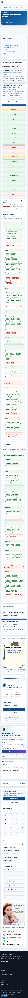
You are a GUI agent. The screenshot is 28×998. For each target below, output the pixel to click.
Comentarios (7, 56)
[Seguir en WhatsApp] (12, 941)
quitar (7, 297)
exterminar (13, 356)
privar (12, 72)
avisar (7, 585)
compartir (8, 578)
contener (13, 254)
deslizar (8, 554)
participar (17, 95)
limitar (19, 264)
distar (7, 477)
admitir (13, 422)
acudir (18, 588)
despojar (15, 292)
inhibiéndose (14, 615)
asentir (7, 425)
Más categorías (7, 860)
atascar (7, 254)
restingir (20, 72)
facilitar (13, 245)
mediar (20, 580)
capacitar (8, 399)
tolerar (19, 394)
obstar (7, 269)
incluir (12, 362)
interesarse (8, 517)
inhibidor (20, 609)
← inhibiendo (6, 783)
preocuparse (16, 517)
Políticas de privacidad (9, 994)
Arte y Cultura (14, 844)
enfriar (7, 480)
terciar (7, 583)
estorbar (5, 72)
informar (13, 585)
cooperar (8, 580)
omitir (7, 358)
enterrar (15, 499)
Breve (15, 705)
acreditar (8, 396)
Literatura (16, 850)
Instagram (3, 966)
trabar (13, 271)
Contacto (3, 980)
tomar (7, 300)
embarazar (14, 231)
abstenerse (5, 87)
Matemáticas (7, 853)
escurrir (8, 557)
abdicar (14, 527)
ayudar (7, 245)
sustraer (17, 297)
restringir (19, 323)
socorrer (14, 409)
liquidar (20, 356)
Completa (7, 705)
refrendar (8, 409)
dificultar (8, 231)
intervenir (14, 580)
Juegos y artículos (5, 984)
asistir (13, 588)
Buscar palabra (14, 798)
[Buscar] (22, 2)
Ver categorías (14, 802)
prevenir (8, 588)
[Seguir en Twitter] (12, 944)
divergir (12, 477)
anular (7, 316)
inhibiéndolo (5, 615)
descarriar (16, 492)
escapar (19, 554)
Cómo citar (6, 49)
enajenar (18, 477)
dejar (7, 430)
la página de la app (21, 744)
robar (12, 297)
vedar (8, 74)
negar (12, 321)
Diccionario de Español (7, 7)
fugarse (13, 557)
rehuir (19, 502)
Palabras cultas (7, 857)
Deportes (12, 847)
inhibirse (22, 612)
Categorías (3, 982)
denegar (13, 316)
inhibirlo (16, 612)
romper (12, 545)
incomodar (13, 236)
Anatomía (6, 844)
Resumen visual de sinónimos (11, 43)
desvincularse (18, 594)
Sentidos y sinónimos (9, 41)
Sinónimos (16, 7)
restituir (14, 306)
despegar (8, 497)
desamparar (14, 413)
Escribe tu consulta (7, 689)
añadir (7, 362)
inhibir (21, 7)
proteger (15, 406)
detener (15, 256)
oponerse (17, 321)
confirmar (8, 404)
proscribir (13, 323)
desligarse (9, 89)
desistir (4, 89)
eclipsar (13, 554)
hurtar (19, 295)
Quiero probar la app (14, 751)
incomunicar (9, 502)
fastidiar (15, 233)
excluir (7, 318)
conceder (8, 332)
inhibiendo (5, 609)
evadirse (14, 89)
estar (16, 590)
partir (17, 480)
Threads (2, 972)
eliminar (18, 353)
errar (20, 499)
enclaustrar (8, 499)
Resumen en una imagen (10, 51)
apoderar (14, 396)
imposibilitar (14, 264)
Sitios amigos (4, 986)
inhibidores (12, 609)
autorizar (18, 80)
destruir (12, 353)
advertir (13, 583)
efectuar (8, 280)
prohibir (16, 72)
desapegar (15, 475)
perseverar (13, 536)
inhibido (4, 612)
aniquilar (13, 351)
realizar (19, 280)
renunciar (16, 532)
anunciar (19, 583)
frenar (7, 264)
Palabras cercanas (8, 47)
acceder (8, 330)
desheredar (8, 292)
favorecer (14, 404)
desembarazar (15, 278)
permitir (22, 80)
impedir (9, 72)
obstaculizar (15, 266)
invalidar (18, 318)
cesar (13, 529)
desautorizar (15, 434)
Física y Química (8, 850)
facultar (12, 430)
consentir (8, 394)
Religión (15, 857)
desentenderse (16, 511)
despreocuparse (15, 513)
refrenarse (15, 463)
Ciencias (6, 847)
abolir (7, 351)
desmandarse (14, 494)
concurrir (8, 590)
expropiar (14, 295)
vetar (7, 274)
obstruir (14, 238)
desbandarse (9, 492)
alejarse (10, 87)
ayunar (7, 466)
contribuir (14, 578)
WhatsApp (3, 970)
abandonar (8, 527)
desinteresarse (21, 87)
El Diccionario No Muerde (6, 974)
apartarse (15, 87)
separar (18, 545)
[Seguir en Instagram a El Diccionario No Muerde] (14, 914)
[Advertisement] (14, 29)
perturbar (8, 241)
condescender (9, 427)
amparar (8, 401)
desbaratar (8, 256)
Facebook (3, 964)
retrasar (8, 271)
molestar (8, 238)
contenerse (8, 463)
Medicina (15, 853)
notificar (19, 585)
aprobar (8, 391)
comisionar (14, 399)
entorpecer (8, 233)
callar (7, 353)
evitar (20, 261)
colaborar (14, 575)
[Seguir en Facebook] (12, 938)
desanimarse (9, 532)
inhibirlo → (22, 783)
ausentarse (8, 475)
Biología (22, 844)
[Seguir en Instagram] (12, 934)
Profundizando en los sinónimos (11, 45)
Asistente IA (7, 53)
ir (12, 590)
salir (13, 482)
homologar (8, 406)
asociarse (8, 575)
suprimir (5, 74)
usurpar (12, 300)
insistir (7, 536)
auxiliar (18, 401)
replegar (8, 482)
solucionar (8, 283)
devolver (8, 306)
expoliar (8, 295)
